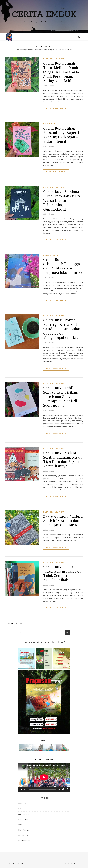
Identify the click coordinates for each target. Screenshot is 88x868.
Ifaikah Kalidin (48, 86)
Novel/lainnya (57, 59)
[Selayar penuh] (67, 789)
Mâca (45, 59)
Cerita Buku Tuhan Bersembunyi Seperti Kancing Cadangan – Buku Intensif (61, 135)
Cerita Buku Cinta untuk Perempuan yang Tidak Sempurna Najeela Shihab (63, 573)
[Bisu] (63, 789)
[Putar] (21, 789)
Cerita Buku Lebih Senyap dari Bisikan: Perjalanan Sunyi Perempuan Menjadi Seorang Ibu (60, 396)
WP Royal (24, 864)
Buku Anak (22, 803)
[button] (25, 747)
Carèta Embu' (23, 814)
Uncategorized (24, 840)
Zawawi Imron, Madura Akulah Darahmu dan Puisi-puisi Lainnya (63, 520)
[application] (44, 777)
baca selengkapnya (56, 108)
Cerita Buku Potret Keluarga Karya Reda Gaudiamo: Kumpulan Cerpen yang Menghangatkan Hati (61, 328)
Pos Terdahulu (14, 623)
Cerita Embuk (44, 14)
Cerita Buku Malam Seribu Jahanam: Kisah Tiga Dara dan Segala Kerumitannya (62, 459)
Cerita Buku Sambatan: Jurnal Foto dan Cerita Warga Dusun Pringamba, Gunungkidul (62, 200)
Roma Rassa (23, 835)
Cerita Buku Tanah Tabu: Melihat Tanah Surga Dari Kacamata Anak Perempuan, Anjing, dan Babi (61, 72)
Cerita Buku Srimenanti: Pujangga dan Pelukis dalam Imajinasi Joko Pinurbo (62, 266)
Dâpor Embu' (23, 819)
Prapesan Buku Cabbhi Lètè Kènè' (44, 642)
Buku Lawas (23, 809)
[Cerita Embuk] (9, 36)
